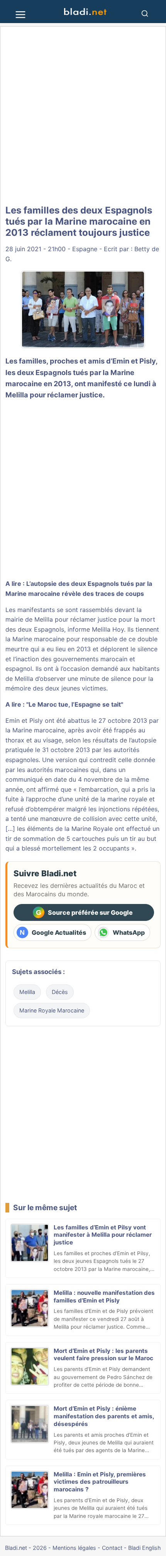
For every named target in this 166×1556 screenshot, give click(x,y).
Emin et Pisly (134, 361)
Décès (60, 992)
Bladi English (144, 1547)
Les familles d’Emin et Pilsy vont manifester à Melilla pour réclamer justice (103, 1235)
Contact (112, 1547)
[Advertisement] (83, 116)
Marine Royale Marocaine (51, 1010)
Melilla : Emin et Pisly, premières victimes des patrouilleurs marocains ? (100, 1482)
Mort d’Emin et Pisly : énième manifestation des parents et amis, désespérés (104, 1416)
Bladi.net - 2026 (26, 1547)
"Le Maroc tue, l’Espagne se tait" (74, 704)
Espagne (84, 249)
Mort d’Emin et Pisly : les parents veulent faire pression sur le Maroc (103, 1354)
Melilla (27, 992)
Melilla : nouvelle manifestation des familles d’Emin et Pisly (104, 1296)
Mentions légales (74, 1547)
